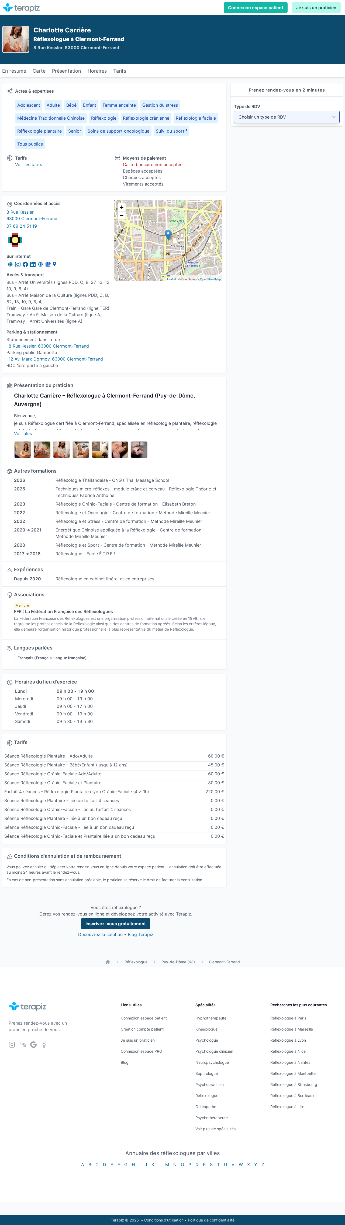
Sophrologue (206, 1073)
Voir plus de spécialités (215, 1128)
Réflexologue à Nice (288, 1051)
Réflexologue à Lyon (288, 1040)
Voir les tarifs (28, 164)
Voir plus (23, 433)
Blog (125, 1062)
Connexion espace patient (255, 7)
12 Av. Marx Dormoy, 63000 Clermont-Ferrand (56, 359)
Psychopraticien (209, 1084)
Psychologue (206, 1040)
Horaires (97, 71)
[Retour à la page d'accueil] (108, 962)
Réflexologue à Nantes (290, 1062)
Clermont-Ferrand (224, 962)
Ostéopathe (205, 1106)
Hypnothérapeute (210, 1018)
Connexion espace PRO (141, 1051)
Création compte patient (142, 1029)
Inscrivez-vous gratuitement (115, 923)
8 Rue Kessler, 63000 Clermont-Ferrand (49, 346)
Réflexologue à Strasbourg (293, 1084)
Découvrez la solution (100, 934)
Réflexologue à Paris (288, 1018)
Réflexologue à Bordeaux (292, 1095)
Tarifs (119, 71)
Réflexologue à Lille (287, 1106)
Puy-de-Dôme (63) (178, 962)
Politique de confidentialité (211, 1220)
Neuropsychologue (212, 1062)
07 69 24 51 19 (21, 226)
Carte (39, 71)
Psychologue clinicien (214, 1051)
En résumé (14, 71)
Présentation (66, 71)
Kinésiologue (206, 1029)
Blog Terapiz (140, 934)
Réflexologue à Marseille (291, 1029)
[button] (168, 235)
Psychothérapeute (211, 1117)
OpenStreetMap (210, 279)
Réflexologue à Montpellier (293, 1073)
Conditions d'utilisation (164, 1220)
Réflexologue (136, 962)
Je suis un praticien (316, 7)
